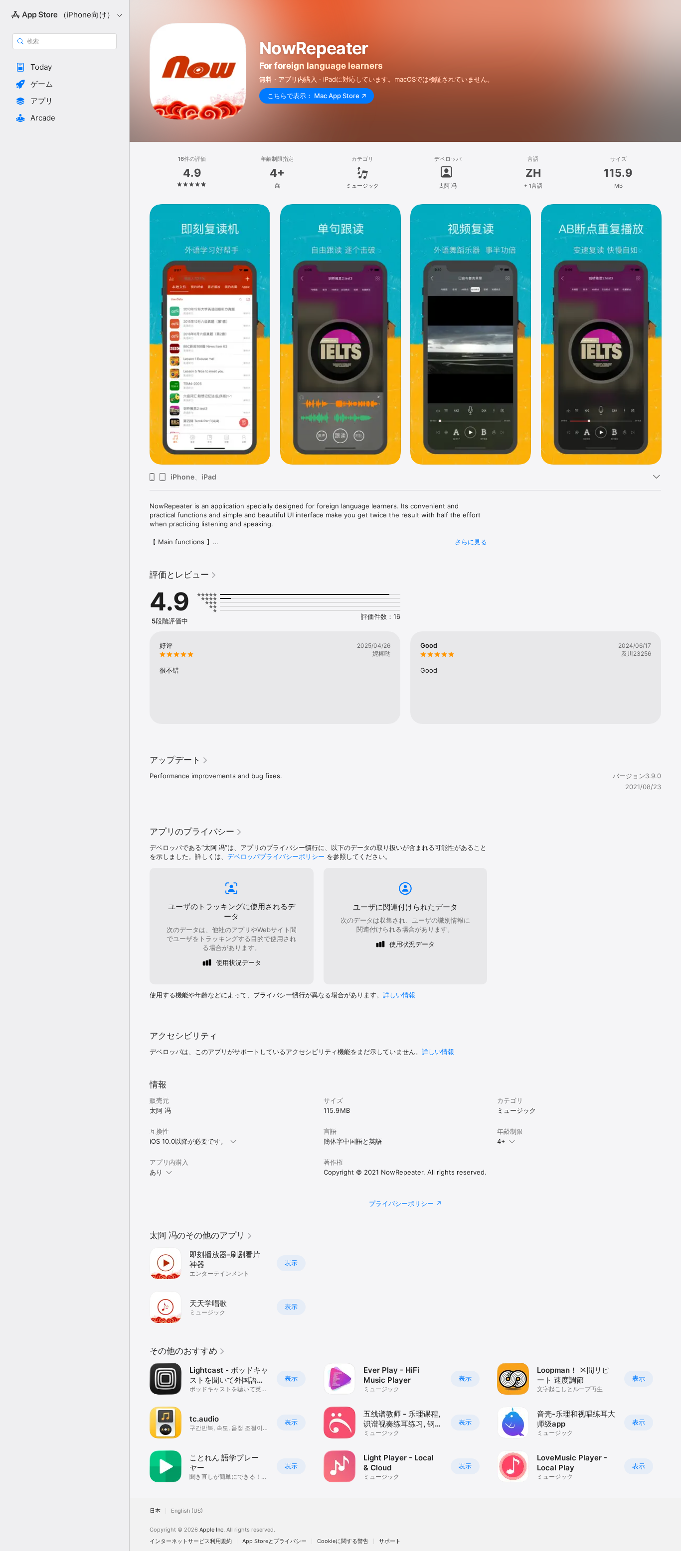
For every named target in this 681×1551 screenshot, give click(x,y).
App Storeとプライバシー (274, 1541)
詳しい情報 (399, 995)
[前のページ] (140, 334)
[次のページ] (671, 334)
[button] (64, 67)
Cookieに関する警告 (342, 1541)
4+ (501, 1141)
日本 (155, 1511)
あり (156, 1172)
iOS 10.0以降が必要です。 (188, 1141)
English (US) (187, 1511)
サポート (390, 1541)
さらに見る (471, 542)
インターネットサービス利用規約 (191, 1541)
